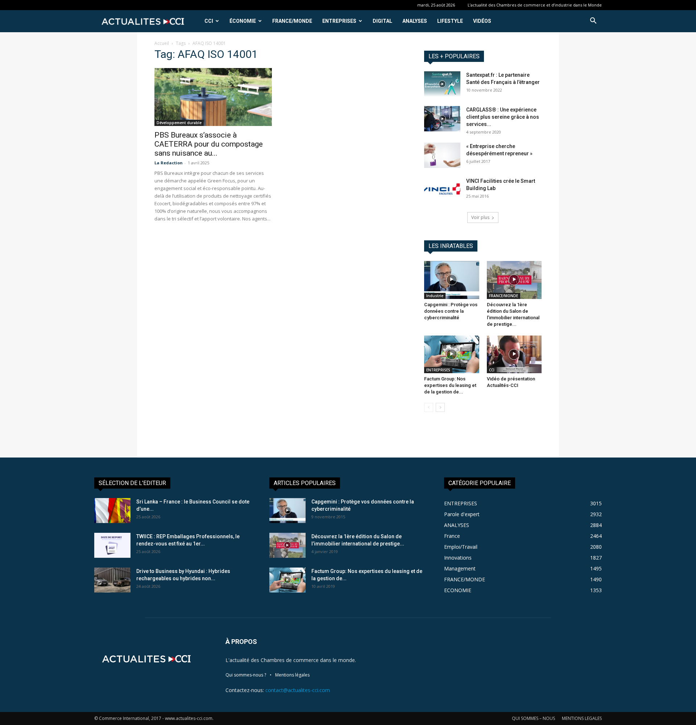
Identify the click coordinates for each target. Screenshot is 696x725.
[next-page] (440, 407)
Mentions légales (292, 675)
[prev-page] (428, 407)
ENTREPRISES (339, 21)
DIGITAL (382, 21)
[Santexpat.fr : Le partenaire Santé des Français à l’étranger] (442, 84)
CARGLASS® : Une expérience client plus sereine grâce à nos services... (502, 117)
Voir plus (480, 217)
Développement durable (179, 122)
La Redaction (168, 162)
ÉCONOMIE (242, 21)
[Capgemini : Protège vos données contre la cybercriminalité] (451, 280)
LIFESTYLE (450, 21)
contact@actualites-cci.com (297, 690)
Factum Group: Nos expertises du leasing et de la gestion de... (450, 385)
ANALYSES (414, 21)
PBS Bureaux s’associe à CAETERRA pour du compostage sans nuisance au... (208, 144)
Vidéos (482, 21)
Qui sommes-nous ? (245, 675)
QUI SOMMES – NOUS (533, 718)
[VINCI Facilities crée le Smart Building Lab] (442, 190)
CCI (208, 21)
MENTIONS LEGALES (582, 718)
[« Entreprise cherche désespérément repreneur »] (442, 155)
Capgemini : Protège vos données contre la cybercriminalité (450, 311)
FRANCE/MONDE (292, 21)
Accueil (161, 43)
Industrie (434, 295)
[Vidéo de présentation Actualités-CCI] (514, 354)
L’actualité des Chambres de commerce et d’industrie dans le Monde (535, 5)
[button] (593, 21)
